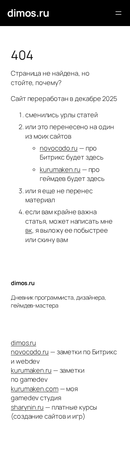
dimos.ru (28, 13)
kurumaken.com (34, 388)
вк (28, 230)
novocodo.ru (59, 148)
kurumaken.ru (60, 169)
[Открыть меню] (118, 13)
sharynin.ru (27, 407)
